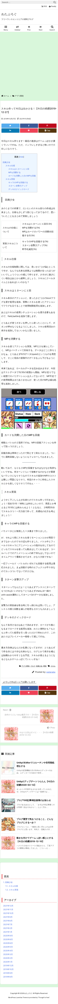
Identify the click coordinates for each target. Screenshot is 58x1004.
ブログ (32, 666)
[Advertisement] (29, 62)
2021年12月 (8, 906)
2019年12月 (8, 965)
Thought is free (43, 997)
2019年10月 (8, 969)
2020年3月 (8, 954)
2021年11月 (8, 909)
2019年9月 (8, 973)
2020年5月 (8, 947)
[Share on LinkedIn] (10, 130)
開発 (45, 666)
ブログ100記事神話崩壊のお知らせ (34, 800)
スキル (53, 666)
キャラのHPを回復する (18, 182)
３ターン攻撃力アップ (17, 186)
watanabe (50, 672)
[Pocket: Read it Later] (29, 130)
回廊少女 (6, 162)
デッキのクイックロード (18, 189)
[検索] (55, 2)
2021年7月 (7, 924)
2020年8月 (8, 939)
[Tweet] (10, 126)
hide (21, 157)
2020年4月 (8, 950)
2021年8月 (8, 921)
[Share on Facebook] (29, 126)
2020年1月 (8, 962)
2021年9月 (8, 917)
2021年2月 (7, 928)
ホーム (6, 96)
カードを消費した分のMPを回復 (22, 176)
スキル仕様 (10, 165)
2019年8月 (8, 977)
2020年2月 (8, 958)
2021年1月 (7, 932)
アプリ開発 (19, 96)
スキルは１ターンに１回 (18, 169)
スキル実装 (10, 179)
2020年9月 (8, 935)
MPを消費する (14, 172)
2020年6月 (8, 943)
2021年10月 (8, 913)
